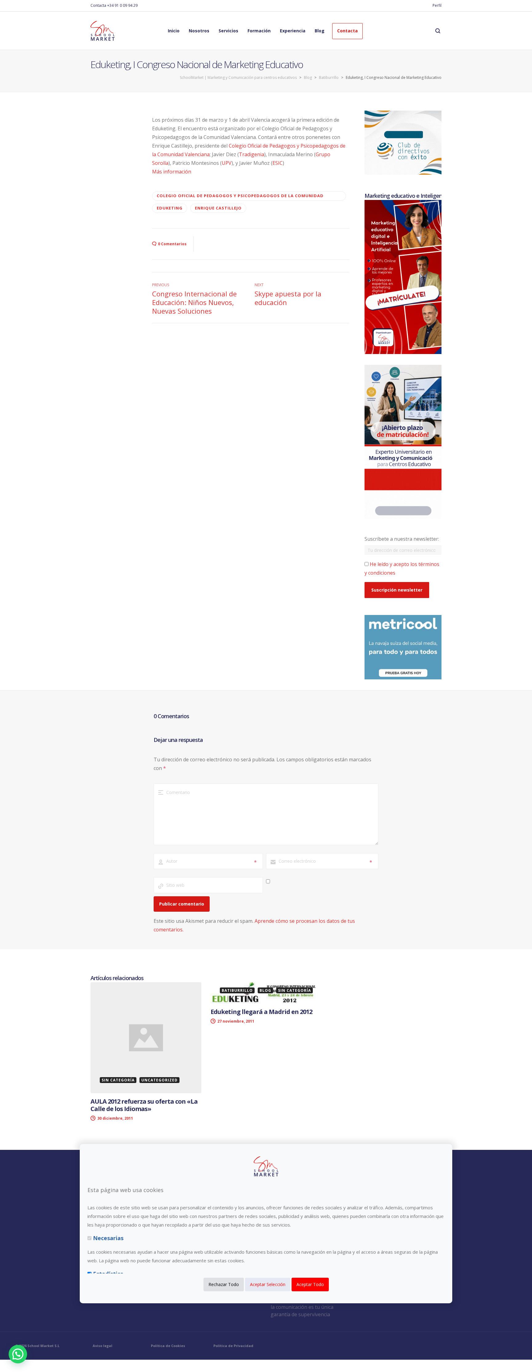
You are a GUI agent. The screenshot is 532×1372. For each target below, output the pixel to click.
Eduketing (170, 208)
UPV (227, 163)
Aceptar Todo (310, 1284)
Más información (171, 171)
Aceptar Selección (267, 1284)
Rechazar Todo (223, 1284)
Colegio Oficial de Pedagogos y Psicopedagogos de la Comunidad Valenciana (240, 197)
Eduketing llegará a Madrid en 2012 (261, 1012)
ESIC (277, 163)
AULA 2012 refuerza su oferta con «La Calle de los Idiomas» (144, 1105)
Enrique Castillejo (218, 208)
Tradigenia (251, 154)
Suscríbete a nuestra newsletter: (402, 538)
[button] (18, 1354)
